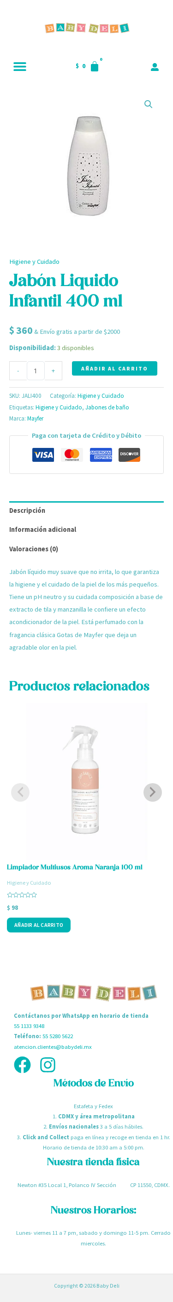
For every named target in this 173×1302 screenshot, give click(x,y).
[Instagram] (47, 1064)
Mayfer (35, 418)
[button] (19, 66)
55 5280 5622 (57, 1036)
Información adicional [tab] (42, 529)
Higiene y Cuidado (34, 261)
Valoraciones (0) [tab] (33, 549)
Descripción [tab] (27, 510)
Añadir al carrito (114, 368)
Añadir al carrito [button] (38, 924)
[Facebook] (22, 1064)
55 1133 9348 (29, 1025)
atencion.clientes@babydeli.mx (53, 1046)
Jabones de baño (107, 407)
